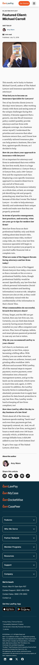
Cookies (21, 624)
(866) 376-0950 (20, 594)
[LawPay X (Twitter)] (16, 659)
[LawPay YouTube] (10, 476)
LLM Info (6, 629)
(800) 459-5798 (22, 590)
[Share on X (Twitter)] (16, 476)
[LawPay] (10, 486)
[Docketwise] (12, 499)
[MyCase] (10, 493)
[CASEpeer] (11, 506)
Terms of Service (17, 622)
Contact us (6, 598)
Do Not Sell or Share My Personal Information (17, 627)
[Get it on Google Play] (24, 609)
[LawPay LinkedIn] (4, 659)
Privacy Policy (6, 622)
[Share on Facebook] (22, 476)
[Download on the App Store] (8, 609)
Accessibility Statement (10, 624)
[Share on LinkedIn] (4, 476)
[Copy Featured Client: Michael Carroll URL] (28, 476)
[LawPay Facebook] (22, 659)
